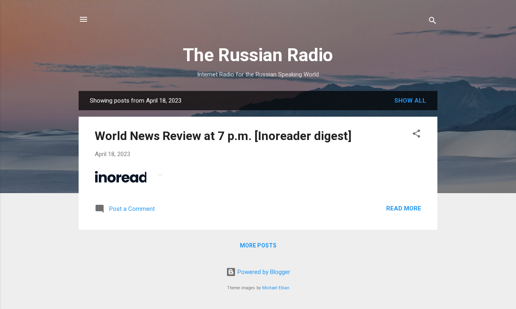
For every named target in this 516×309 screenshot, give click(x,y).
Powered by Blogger (263, 272)
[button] (416, 135)
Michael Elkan (275, 287)
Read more (403, 208)
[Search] (432, 22)
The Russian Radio (258, 55)
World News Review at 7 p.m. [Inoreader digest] (223, 136)
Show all (410, 100)
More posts (258, 245)
